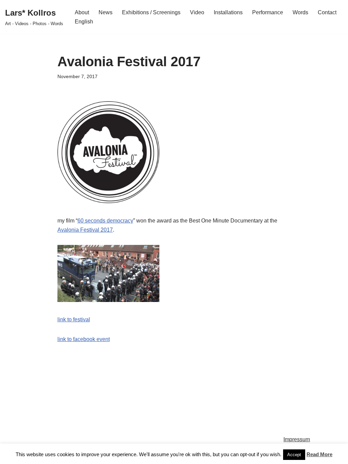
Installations (228, 12)
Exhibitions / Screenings (151, 12)
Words (300, 12)
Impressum (296, 439)
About (82, 12)
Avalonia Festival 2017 (85, 230)
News (105, 12)
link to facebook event (83, 339)
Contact (327, 12)
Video (197, 12)
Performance (267, 12)
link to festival (73, 319)
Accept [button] (294, 454)
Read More (319, 454)
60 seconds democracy (105, 221)
